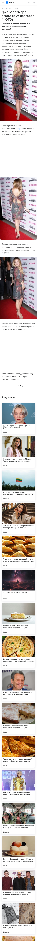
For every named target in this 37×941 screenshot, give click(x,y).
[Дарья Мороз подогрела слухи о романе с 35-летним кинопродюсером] (18, 418)
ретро (19, 129)
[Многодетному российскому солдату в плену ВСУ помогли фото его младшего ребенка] (18, 818)
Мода (16, 8)
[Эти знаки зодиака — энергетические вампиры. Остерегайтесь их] (18, 518)
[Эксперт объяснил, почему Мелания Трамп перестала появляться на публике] (18, 452)
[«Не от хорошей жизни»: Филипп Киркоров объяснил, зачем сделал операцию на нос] (18, 785)
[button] (18, 90)
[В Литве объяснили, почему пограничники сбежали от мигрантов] (18, 485)
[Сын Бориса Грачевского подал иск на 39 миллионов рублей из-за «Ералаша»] (18, 685)
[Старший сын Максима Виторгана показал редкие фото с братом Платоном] (18, 885)
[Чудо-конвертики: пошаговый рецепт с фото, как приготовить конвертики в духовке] (18, 552)
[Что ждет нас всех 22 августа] (18, 585)
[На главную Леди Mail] (11, 2)
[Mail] (7, 2)
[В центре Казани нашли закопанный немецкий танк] (18, 918)
